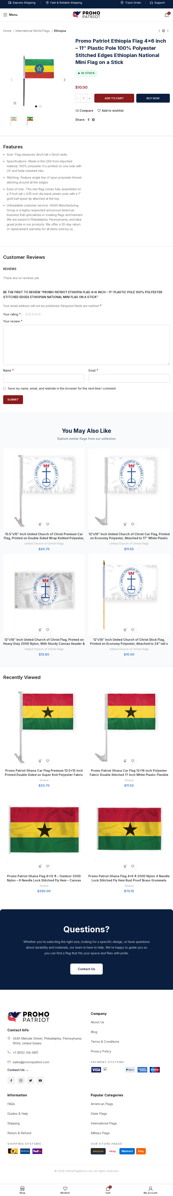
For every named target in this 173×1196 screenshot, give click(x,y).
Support (159, 2)
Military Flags (100, 1133)
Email (93, 370)
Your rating (12, 314)
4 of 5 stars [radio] (36, 314)
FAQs (11, 1104)
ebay (112, 1151)
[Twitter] (30, 1080)
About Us (97, 1022)
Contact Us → (18, 1070)
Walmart (127, 1151)
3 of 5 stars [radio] (33, 314)
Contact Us (86, 969)
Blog (94, 1032)
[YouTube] (40, 1080)
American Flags (102, 1104)
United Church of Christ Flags (44, 543)
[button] (40, 524)
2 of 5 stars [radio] (29, 314)
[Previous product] (159, 31)
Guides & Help (17, 1114)
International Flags (104, 1123)
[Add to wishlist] (47, 524)
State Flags (99, 1114)
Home (7, 31)
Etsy (141, 1151)
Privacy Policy (101, 1051)
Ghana (44, 780)
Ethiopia (60, 31)
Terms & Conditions (105, 1042)
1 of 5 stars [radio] (26, 314)
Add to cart (114, 98)
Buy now (153, 98)
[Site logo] (86, 14)
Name (8, 370)
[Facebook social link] (88, 119)
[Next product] (168, 31)
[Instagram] (21, 1080)
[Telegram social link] (93, 119)
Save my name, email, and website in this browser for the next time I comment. (62, 388)
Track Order (133, 2)
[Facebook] (11, 1080)
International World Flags (33, 31)
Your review (13, 321)
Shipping (13, 1123)
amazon (98, 1151)
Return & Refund (19, 1133)
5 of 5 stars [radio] (39, 314)
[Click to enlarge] (15, 103)
